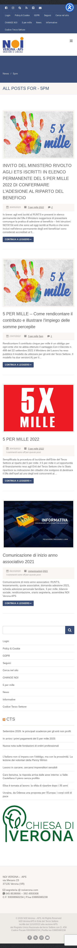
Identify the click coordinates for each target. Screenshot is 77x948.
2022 (41, 207)
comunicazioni (35, 571)
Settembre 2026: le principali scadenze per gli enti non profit (37, 731)
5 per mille (27, 22)
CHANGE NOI (11, 22)
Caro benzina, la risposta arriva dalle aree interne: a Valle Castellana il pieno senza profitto (35, 776)
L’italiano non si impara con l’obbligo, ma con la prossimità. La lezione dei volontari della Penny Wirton (38, 758)
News (39, 22)
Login (7, 15)
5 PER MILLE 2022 (21, 439)
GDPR (37, 15)
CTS (10, 719)
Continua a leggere (17, 239)
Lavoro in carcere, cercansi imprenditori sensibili (30, 767)
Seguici (47, 15)
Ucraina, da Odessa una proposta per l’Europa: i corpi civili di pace (37, 794)
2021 (45, 571)
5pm (15, 73)
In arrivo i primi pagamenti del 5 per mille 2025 (29, 738)
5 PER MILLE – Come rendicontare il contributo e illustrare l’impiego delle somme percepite (38, 320)
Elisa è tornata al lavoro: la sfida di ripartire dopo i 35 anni (35, 785)
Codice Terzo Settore (15, 30)
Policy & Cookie (22, 15)
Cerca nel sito (62, 15)
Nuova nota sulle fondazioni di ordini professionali (31, 745)
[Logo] (26, 44)
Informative (51, 22)
